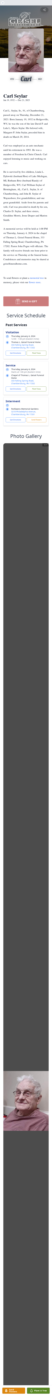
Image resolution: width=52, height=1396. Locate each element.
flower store (34, 282)
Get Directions (15, 353)
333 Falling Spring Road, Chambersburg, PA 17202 (23, 346)
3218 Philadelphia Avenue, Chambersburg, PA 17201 (23, 413)
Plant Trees (36, 353)
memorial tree (37, 277)
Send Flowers (36, 420)
